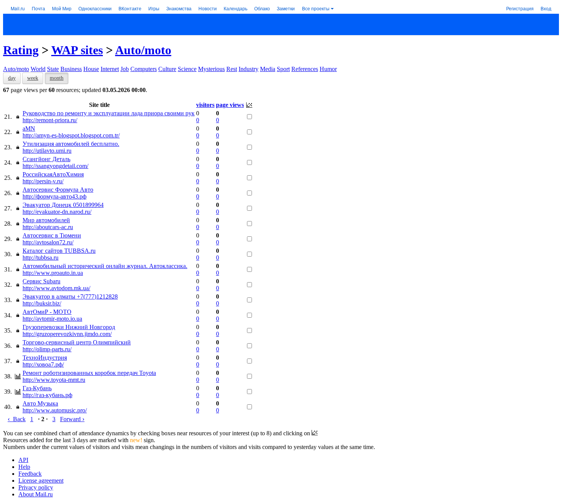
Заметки (286, 8)
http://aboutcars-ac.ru (48, 227)
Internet (110, 69)
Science (187, 69)
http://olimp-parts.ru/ (47, 349)
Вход (546, 8)
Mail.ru (18, 8)
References (304, 69)
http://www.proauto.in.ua (53, 273)
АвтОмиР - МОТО (47, 312)
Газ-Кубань (37, 388)
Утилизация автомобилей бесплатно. (71, 144)
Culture (167, 69)
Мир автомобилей (46, 220)
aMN (29, 128)
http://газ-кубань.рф (47, 395)
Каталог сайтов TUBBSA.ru (59, 250)
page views (230, 105)
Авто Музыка (40, 403)
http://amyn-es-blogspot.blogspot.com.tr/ (71, 135)
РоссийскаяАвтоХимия (53, 174)
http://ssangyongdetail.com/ (55, 166)
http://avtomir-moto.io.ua (52, 318)
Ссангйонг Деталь (46, 159)
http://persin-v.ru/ (43, 181)
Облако (262, 8)
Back (17, 419)
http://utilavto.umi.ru (47, 150)
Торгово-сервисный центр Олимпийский (77, 342)
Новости (207, 8)
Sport (283, 69)
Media (267, 69)
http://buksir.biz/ (42, 303)
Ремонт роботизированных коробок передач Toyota (89, 373)
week (32, 78)
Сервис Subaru (41, 281)
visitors (205, 105)
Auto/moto (143, 50)
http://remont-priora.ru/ (50, 120)
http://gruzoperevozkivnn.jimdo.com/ (67, 334)
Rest (231, 69)
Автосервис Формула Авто (58, 189)
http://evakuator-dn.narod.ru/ (57, 211)
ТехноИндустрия (45, 357)
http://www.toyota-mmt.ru (54, 379)
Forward (72, 419)
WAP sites (77, 50)
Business (71, 69)
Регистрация (520, 8)
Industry (248, 69)
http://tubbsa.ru (40, 257)
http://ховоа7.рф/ (43, 364)
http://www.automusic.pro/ (55, 410)
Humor (328, 69)
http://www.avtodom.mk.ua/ (56, 288)
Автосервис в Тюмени (52, 235)
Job (124, 69)
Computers (143, 69)
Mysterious (211, 69)
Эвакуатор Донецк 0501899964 (63, 205)
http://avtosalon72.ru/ (48, 242)
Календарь (235, 8)
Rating (21, 50)
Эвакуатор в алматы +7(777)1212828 (70, 296)
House (91, 69)
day (12, 78)
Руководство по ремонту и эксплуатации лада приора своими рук (109, 113)
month (56, 78)
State (53, 69)
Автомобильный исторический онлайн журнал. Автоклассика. (105, 266)
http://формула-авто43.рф (54, 196)
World (38, 69)
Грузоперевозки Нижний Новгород (69, 327)
